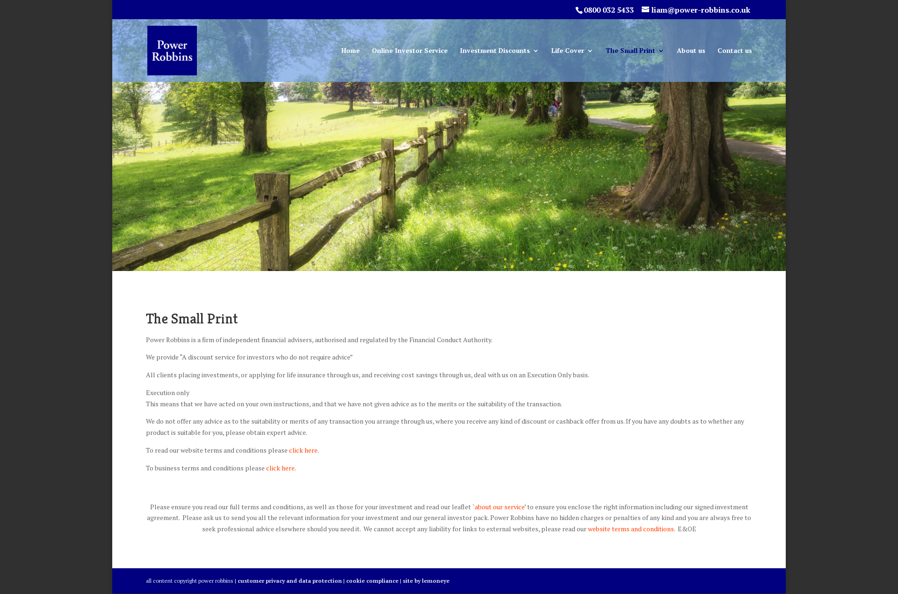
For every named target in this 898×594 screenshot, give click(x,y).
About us (691, 51)
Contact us (734, 51)
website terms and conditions (631, 528)
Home (350, 51)
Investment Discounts (495, 51)
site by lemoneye (426, 580)
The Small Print (630, 51)
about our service (499, 506)
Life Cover (567, 51)
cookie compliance (372, 580)
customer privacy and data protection (290, 580)
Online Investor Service (410, 51)
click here (303, 450)
